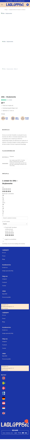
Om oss (4, 252)
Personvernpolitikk (6, 297)
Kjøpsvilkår (4, 293)
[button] (2, 4)
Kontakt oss (5, 267)
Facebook (4, 282)
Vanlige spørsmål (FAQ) (7, 270)
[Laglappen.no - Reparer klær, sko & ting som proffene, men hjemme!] (15, 5)
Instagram (4, 279)
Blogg (3, 259)
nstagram (4, 341)
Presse (3, 255)
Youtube (4, 285)
